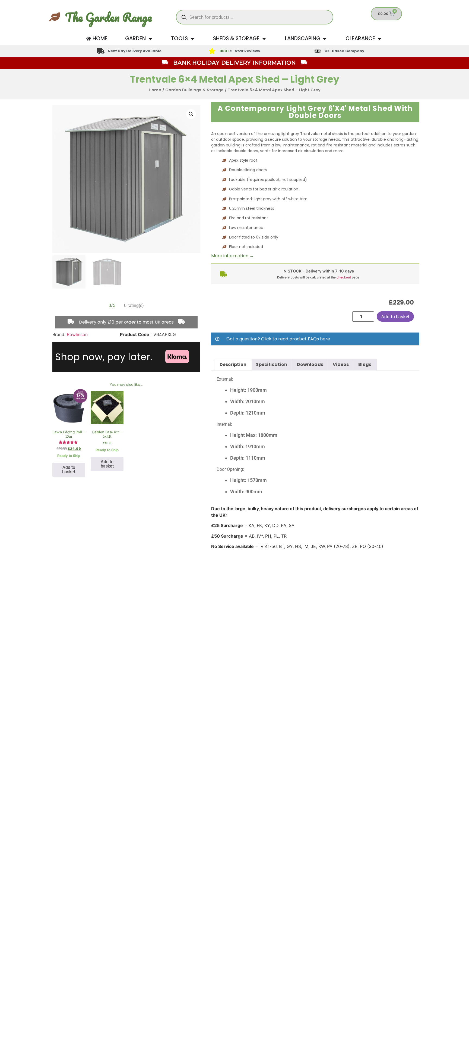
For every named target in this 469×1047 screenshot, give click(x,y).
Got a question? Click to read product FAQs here (278, 339)
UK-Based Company (344, 51)
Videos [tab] (341, 364)
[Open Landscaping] (325, 39)
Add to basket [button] (68, 469)
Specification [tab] (271, 364)
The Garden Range (108, 17)
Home (155, 90)
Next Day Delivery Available (134, 51)
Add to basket (395, 316)
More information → (232, 256)
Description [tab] (233, 364)
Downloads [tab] (310, 364)
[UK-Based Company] (318, 51)
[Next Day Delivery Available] (101, 51)
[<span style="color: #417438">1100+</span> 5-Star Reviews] (212, 51)
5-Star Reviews (239, 51)
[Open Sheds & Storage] (264, 39)
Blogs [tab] (364, 364)
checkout (344, 277)
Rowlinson (77, 334)
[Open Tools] (192, 39)
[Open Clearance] (379, 39)
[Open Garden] (150, 39)
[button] (191, 114)
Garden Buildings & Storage (194, 90)
